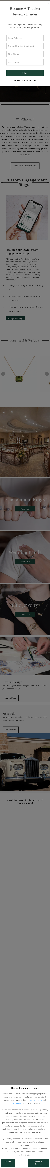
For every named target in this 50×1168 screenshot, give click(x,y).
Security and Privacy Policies (25, 80)
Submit (25, 73)
